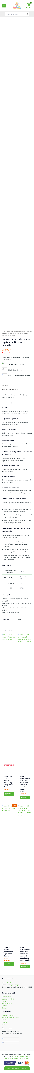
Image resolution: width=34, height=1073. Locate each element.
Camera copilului (16, 331)
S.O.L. (4, 1024)
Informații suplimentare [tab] (10, 389)
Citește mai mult (8, 794)
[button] (17, 1068)
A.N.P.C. (4, 1022)
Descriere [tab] (5, 386)
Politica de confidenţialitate (10, 1017)
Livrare (4, 1001)
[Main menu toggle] (4, 5)
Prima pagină (6, 331)
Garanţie (4, 1006)
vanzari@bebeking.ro (13, 985)
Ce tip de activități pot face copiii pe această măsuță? (16, 604)
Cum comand (6, 997)
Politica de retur (7, 1003)
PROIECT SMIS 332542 (21, 1058)
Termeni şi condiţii (7, 1015)
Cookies (4, 1020)
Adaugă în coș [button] (24, 797)
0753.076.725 (6, 982)
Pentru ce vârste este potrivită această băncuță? (15, 600)
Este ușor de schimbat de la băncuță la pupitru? (15, 609)
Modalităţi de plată (8, 999)
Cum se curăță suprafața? (11, 612)
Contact (4, 1008)
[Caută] (27, 14)
